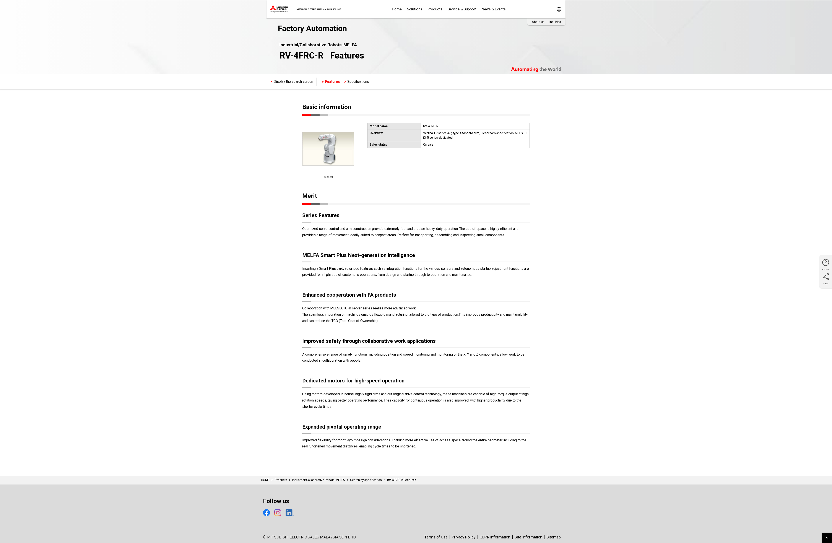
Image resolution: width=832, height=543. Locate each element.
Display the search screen (293, 82)
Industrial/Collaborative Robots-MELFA (318, 480)
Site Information (528, 537)
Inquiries (555, 22)
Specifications (358, 82)
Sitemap (553, 537)
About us (538, 22)
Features (332, 82)
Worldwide (559, 9)
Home (397, 9)
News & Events (494, 9)
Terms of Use (436, 537)
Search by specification (366, 480)
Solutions (414, 9)
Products (434, 9)
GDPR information (495, 537)
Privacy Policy (464, 537)
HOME (265, 480)
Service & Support (462, 9)
